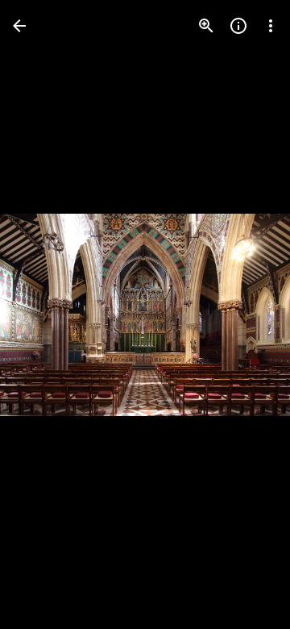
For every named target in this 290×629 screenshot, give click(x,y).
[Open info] (238, 26)
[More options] (271, 26)
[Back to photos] (19, 25)
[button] (45, 314)
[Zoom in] (206, 26)
